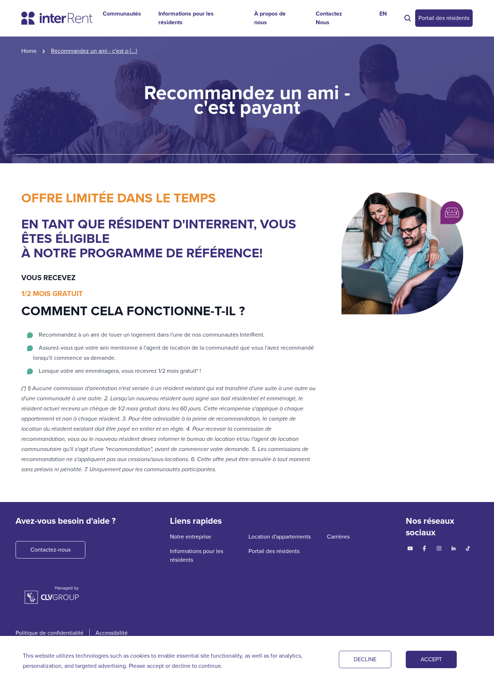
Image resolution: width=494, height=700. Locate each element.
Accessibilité (111, 633)
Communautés (122, 13)
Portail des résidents (443, 18)
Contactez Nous (329, 17)
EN (383, 13)
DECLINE (365, 659)
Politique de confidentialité (50, 633)
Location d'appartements (279, 536)
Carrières (338, 536)
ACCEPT (431, 659)
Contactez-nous (50, 549)
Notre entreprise (190, 536)
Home (29, 51)
